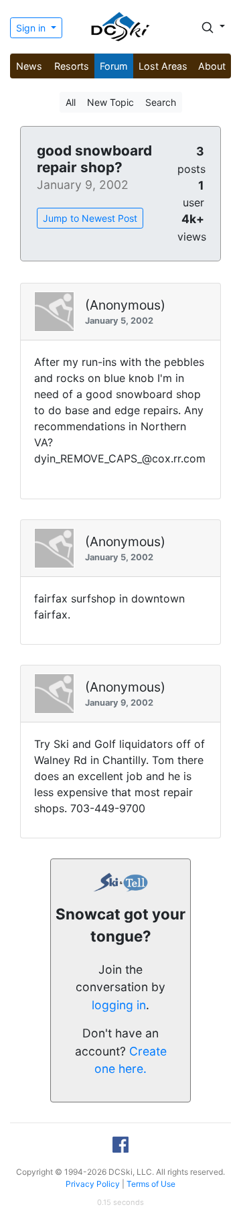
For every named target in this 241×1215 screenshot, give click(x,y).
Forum (114, 66)
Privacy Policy (93, 1184)
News (29, 66)
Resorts (71, 66)
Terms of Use (151, 1184)
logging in (119, 1005)
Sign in (32, 28)
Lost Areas (163, 66)
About (212, 66)
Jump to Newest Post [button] (90, 218)
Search (160, 102)
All (71, 102)
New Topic (110, 102)
